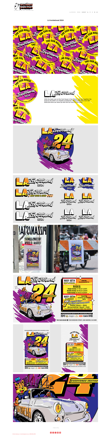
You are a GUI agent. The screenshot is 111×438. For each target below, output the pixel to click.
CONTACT (84, 12)
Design (78, 12)
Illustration (72, 12)
